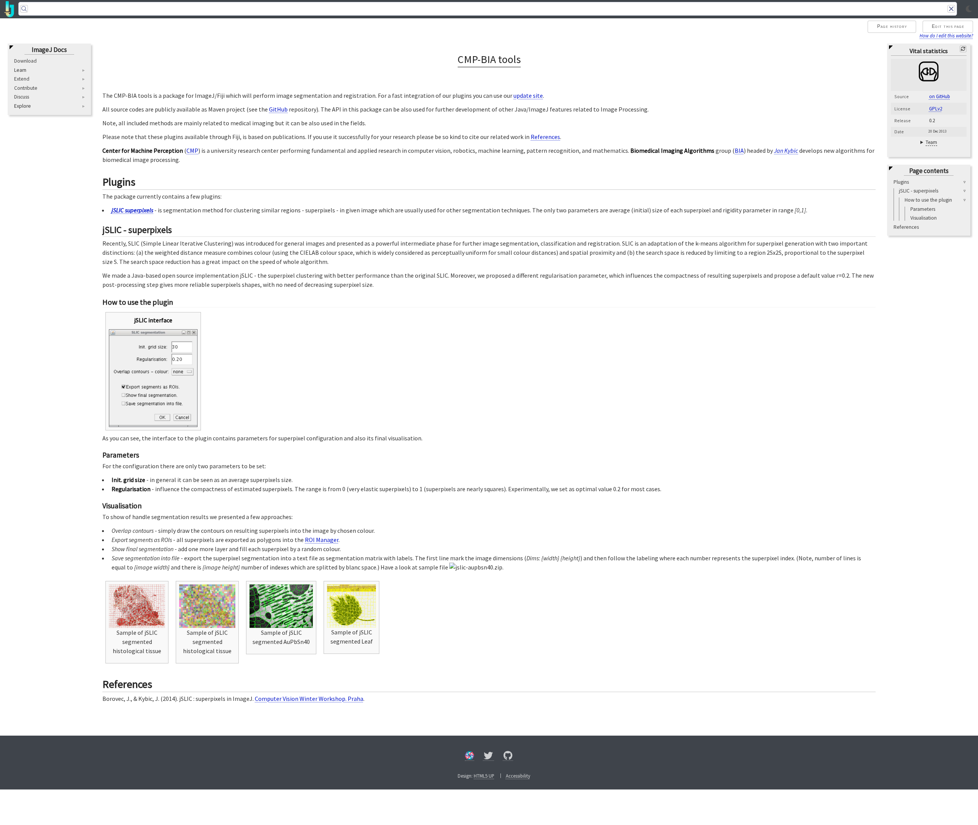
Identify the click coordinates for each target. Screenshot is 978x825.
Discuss (21, 97)
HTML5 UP (484, 776)
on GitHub (939, 97)
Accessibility (518, 776)
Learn (20, 70)
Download (25, 61)
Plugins (901, 182)
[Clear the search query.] (951, 9)
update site (528, 95)
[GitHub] (508, 757)
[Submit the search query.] (24, 9)
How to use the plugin (928, 200)
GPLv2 (935, 108)
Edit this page (948, 26)
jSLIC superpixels (132, 210)
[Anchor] (142, 181)
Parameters (922, 209)
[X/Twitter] (488, 757)
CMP (192, 150)
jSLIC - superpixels (918, 191)
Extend (21, 79)
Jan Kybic (786, 150)
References (906, 227)
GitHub (278, 109)
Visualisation (923, 218)
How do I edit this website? (946, 35)
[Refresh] (963, 48)
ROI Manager (321, 540)
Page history (892, 26)
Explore (22, 106)
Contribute (25, 88)
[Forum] (469, 757)
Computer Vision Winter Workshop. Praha (309, 698)
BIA (739, 150)
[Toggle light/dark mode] (969, 9)
